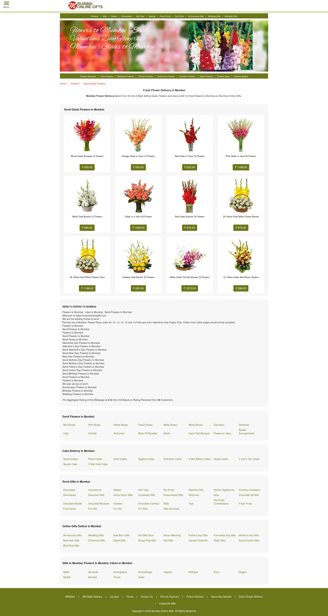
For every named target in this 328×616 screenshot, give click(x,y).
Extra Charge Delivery (251, 596)
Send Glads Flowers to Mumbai (84, 109)
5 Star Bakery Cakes (200, 459)
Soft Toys (140, 16)
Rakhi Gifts (220, 540)
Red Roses (69, 424)
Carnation (219, 424)
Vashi (141, 577)
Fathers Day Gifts (198, 535)
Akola (66, 572)
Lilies (66, 433)
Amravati (93, 572)
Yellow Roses (120, 424)
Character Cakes (172, 459)
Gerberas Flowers (125, 76)
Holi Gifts (168, 540)
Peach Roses (145, 424)
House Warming (172, 535)
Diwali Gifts (119, 540)
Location (114, 596)
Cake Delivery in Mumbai (78, 451)
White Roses (170, 424)
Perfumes (194, 495)
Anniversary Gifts (196, 16)
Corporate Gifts (146, 495)
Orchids (92, 433)
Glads (166, 433)
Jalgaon (167, 572)
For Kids (142, 508)
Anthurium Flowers (166, 76)
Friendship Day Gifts (225, 535)
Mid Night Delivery (92, 596)
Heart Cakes (120, 459)
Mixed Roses (196, 424)
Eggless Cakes (146, 459)
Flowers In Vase (222, 433)
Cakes (114, 16)
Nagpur (243, 572)
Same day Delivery (221, 596)
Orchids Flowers (145, 76)
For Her (117, 508)
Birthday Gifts (214, 16)
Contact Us (147, 596)
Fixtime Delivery (195, 596)
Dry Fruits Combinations (221, 501)
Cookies (117, 503)
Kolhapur (193, 572)
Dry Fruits (179, 16)
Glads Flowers (206, 76)
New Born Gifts (121, 535)
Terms (129, 596)
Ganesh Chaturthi (198, 540)
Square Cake (70, 464)
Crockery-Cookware (249, 490)
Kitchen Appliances (224, 490)
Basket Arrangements (246, 431)
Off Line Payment (169, 596)
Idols (216, 495)
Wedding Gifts (96, 535)
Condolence (94, 490)
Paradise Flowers (187, 76)
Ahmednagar (145, 572)
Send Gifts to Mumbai (76, 481)
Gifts (104, 16)
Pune (216, 572)
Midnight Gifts (231, 16)
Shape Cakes (221, 459)
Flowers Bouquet (88, 76)
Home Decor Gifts (123, 495)
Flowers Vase (223, 76)
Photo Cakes (95, 459)
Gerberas (244, 424)
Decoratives (69, 495)
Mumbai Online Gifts (163, 611)
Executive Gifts (96, 495)
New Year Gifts (71, 540)
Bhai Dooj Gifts (71, 545)
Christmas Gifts (96, 540)
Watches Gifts (196, 490)
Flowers (94, 16)
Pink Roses (94, 424)
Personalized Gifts (173, 495)
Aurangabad (120, 572)
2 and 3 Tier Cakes (249, 459)
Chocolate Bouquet (98, 503)
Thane (116, 577)
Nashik (67, 577)
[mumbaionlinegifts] (85, 5)
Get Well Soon (146, 535)
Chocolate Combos (148, 503)
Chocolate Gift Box (249, 495)
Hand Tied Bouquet (199, 433)
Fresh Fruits (165, 16)
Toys (191, 503)
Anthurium (119, 433)
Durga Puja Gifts (147, 540)
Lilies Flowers (106, 76)
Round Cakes (70, 459)
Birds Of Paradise (147, 433)
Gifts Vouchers (171, 508)
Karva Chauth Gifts (249, 540)
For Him (92, 508)
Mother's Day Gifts (249, 535)
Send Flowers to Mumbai (78, 416)
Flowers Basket (241, 76)
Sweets (152, 16)
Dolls (166, 503)
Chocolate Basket (72, 503)
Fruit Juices (69, 508)
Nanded (92, 577)
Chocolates (126, 16)
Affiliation (70, 596)
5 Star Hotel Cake (97, 464)
